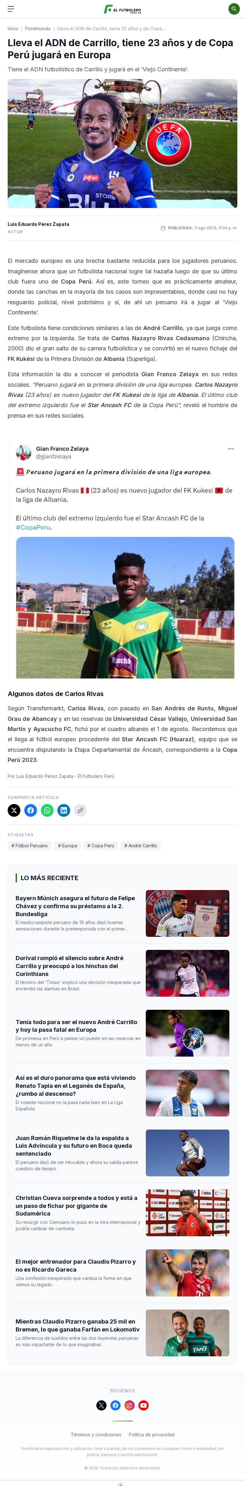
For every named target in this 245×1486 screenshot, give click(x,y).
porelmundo (38, 28)
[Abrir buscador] (234, 9)
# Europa (67, 845)
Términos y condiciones (96, 1434)
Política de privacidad (151, 1434)
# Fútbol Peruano (29, 845)
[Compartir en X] (14, 810)
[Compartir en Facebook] (30, 810)
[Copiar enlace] (80, 810)
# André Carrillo (140, 845)
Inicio (13, 28)
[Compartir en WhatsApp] (47, 810)
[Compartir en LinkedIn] (63, 810)
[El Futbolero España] (123, 9)
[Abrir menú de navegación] (11, 9)
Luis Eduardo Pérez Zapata (38, 224)
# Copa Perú (100, 845)
